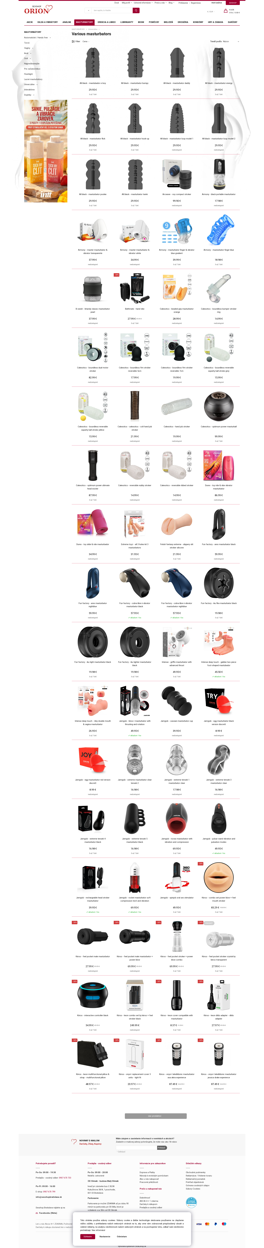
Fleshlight (28, 74)
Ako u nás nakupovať (149, 1179)
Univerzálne (29, 84)
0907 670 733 (65, 1178)
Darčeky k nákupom (148, 1204)
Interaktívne (29, 89)
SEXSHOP (233, 3)
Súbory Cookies (193, 1189)
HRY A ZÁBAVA (215, 22)
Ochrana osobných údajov (197, 1185)
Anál (26, 53)
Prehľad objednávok (195, 1182)
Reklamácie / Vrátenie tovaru (199, 1175)
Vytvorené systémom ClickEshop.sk (132, 1246)
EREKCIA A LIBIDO (107, 22)
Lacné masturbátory (33, 79)
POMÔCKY (154, 22)
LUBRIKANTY (126, 22)
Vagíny (27, 48)
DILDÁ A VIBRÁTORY (48, 22)
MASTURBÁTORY (84, 22)
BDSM (141, 22)
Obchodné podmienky (195, 1172)
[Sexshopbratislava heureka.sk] (191, 1202)
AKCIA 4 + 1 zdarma (149, 1201)
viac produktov (154, 1116)
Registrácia (196, 3)
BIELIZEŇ (168, 22)
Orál (26, 58)
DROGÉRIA (183, 22)
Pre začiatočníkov (32, 69)
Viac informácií (98, 1230)
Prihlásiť (161, 1148)
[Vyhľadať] (88, 10)
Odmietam (122, 1236)
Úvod (116, 3)
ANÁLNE (67, 22)
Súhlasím (88, 1236)
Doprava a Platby (147, 1172)
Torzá (26, 43)
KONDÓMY (198, 22)
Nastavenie (105, 1236)
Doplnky (27, 95)
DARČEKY (232, 22)
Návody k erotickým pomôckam (154, 1175)
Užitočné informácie (142, 3)
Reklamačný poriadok (195, 1179)
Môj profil (126, 3)
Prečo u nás (160, 3)
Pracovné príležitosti (149, 1182)
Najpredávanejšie (31, 63)
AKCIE (30, 22)
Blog (170, 3)
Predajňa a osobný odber (151, 1207)
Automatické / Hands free (36, 37)
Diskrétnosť (145, 1197)
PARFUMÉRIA (216, 3)
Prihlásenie (183, 3)
